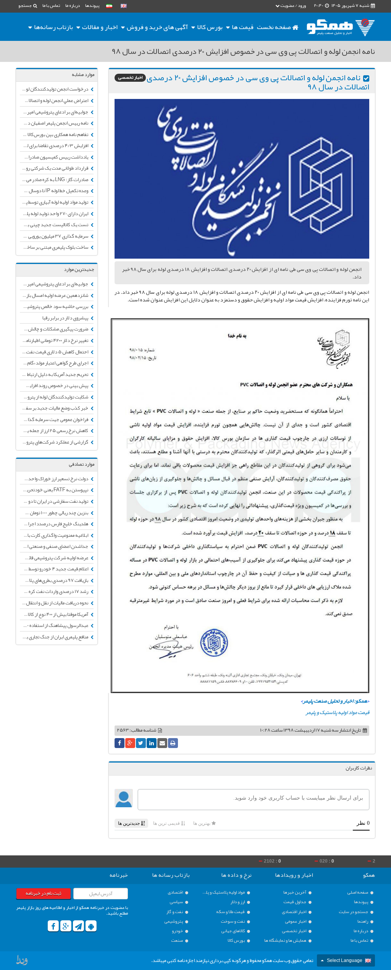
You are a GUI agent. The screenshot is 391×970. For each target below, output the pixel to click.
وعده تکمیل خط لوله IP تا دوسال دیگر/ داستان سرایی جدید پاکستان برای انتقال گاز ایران (54, 191)
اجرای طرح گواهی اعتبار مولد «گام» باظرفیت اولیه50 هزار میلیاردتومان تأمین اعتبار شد (54, 363)
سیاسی (177, 901)
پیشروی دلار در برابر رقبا (65, 318)
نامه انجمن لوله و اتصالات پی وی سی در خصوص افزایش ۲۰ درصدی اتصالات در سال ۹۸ (258, 82)
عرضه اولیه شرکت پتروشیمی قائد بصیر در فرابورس (54, 558)
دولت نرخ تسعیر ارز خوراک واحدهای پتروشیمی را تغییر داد (54, 479)
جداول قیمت (295, 901)
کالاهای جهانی (233, 930)
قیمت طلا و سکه (231, 911)
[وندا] (22, 962)
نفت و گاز (175, 911)
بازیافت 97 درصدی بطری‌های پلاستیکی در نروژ (54, 580)
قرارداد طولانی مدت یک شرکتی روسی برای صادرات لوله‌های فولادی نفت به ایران (54, 168)
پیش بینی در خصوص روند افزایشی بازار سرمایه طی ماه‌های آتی (54, 385)
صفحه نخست (274, 26)
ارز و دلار (238, 901)
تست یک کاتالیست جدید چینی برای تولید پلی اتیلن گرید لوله (54, 225)
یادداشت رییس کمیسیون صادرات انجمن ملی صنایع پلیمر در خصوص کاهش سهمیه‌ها (54, 157)
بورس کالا (209, 26)
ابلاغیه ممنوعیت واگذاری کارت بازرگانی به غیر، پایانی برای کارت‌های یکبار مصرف (54, 535)
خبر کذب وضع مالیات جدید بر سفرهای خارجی (54, 408)
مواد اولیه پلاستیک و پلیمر (223, 892)
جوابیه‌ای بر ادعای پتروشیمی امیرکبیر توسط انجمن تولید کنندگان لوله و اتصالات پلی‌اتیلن (54, 112)
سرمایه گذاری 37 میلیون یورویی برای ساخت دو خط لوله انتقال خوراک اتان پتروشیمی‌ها (54, 236)
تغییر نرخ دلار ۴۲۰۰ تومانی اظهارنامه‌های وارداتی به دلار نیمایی (54, 340)
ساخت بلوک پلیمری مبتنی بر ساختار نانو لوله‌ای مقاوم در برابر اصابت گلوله (54, 247)
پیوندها (92, 5)
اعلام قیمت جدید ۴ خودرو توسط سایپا (54, 569)
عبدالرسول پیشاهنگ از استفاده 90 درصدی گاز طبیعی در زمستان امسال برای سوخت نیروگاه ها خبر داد (54, 625)
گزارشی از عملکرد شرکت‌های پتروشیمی (54, 442)
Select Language (345, 960)
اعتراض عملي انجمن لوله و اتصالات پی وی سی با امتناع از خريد (54, 100)
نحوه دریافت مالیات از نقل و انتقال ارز (54, 603)
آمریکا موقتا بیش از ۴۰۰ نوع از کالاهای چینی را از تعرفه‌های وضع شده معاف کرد (54, 614)
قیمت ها (243, 26)
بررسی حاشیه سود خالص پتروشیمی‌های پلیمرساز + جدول (54, 306)
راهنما (363, 921)
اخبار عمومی (296, 921)
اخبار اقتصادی (294, 911)
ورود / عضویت (293, 5)
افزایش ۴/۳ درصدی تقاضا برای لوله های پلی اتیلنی (54, 146)
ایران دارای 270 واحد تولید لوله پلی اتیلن (54, 214)
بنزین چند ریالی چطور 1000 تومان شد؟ (54, 513)
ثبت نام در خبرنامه (43, 893)
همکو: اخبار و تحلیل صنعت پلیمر (335, 700)
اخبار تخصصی (130, 78)
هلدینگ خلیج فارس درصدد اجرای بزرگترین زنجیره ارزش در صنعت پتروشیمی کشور (54, 524)
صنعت (177, 940)
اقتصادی (176, 892)
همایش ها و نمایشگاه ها (285, 940)
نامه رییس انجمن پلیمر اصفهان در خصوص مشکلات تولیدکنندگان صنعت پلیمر (54, 123)
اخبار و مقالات (99, 26)
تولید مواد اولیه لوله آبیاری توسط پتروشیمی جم (54, 202)
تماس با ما (51, 5)
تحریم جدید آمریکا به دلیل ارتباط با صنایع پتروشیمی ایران (54, 374)
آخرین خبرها (295, 892)
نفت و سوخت (233, 921)
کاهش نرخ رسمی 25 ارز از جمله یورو (55, 431)
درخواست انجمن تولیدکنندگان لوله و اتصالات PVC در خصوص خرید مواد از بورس (54, 89)
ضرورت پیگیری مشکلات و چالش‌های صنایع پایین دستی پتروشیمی (54, 329)
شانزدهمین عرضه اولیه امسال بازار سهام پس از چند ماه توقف (54, 295)
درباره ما (72, 5)
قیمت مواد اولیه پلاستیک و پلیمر (337, 712)
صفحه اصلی (358, 892)
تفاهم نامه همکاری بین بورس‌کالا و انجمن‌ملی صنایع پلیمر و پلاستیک (54, 134)
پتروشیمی (174, 921)
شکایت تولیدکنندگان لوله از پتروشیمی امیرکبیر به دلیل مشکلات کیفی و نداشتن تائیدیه (54, 397)
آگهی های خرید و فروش (157, 26)
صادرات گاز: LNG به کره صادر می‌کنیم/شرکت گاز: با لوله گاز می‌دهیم (54, 180)
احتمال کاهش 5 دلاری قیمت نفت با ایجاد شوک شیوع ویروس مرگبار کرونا (54, 352)
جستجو (25, 5)
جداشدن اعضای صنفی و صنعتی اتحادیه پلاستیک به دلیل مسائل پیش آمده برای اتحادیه (54, 546)
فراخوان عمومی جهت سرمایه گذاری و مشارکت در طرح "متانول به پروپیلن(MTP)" (54, 419)
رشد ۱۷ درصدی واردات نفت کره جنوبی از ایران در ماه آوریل (54, 591)
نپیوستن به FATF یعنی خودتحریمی (55, 490)
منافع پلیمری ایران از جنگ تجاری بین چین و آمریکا (54, 637)
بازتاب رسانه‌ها (53, 26)
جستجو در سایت (354, 911)
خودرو (178, 930)
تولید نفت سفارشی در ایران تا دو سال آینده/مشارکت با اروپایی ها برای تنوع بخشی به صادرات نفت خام (54, 501)
